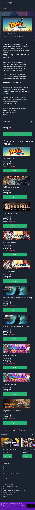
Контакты (6, 471)
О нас (4, 466)
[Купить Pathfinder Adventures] (16, 180)
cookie (8, 509)
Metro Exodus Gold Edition (10, 486)
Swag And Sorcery (8, 484)
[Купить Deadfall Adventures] (16, 206)
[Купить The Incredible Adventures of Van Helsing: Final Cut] (16, 319)
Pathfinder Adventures (11, 187)
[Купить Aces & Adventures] (16, 235)
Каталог (5, 469)
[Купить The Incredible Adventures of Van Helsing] (16, 290)
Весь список (4, 434)
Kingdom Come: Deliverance (11, 449)
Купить (17, 134)
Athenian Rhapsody (9, 355)
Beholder (5, 497)
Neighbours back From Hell (12, 411)
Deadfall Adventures (10, 214)
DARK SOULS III (7, 482)
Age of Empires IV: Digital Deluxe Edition (14, 490)
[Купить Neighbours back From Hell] (16, 403)
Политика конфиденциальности (12, 473)
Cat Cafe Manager (8, 494)
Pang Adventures (9, 158)
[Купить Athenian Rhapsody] (16, 348)
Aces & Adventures (9, 242)
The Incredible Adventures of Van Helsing (17, 298)
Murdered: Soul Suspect (9, 492)
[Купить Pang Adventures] (16, 151)
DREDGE (5, 488)
